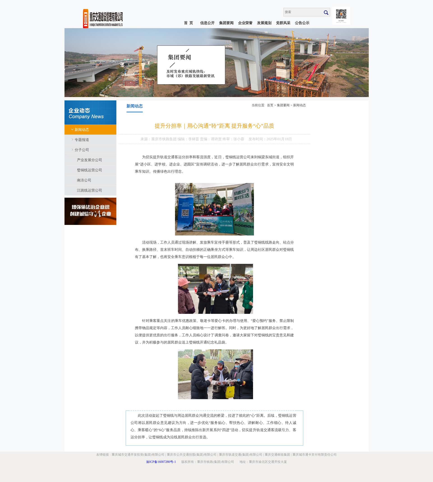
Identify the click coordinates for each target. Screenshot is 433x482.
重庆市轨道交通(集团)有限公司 (240, 454)
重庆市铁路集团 (164, 139)
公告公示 (302, 23)
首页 (270, 105)
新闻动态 (82, 129)
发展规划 (264, 23)
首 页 (188, 23)
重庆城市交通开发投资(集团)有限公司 (138, 454)
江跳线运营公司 (89, 190)
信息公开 (207, 23)
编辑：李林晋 (188, 139)
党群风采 (283, 23)
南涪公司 (84, 180)
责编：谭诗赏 (211, 139)
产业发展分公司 (89, 160)
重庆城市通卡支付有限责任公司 (315, 454)
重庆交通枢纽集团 (277, 454)
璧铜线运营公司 (89, 170)
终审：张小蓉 (233, 139)
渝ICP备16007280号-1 (161, 462)
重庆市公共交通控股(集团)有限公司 (191, 454)
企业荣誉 (245, 23)
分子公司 (82, 150)
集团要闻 (226, 23)
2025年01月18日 (279, 139)
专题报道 (82, 140)
